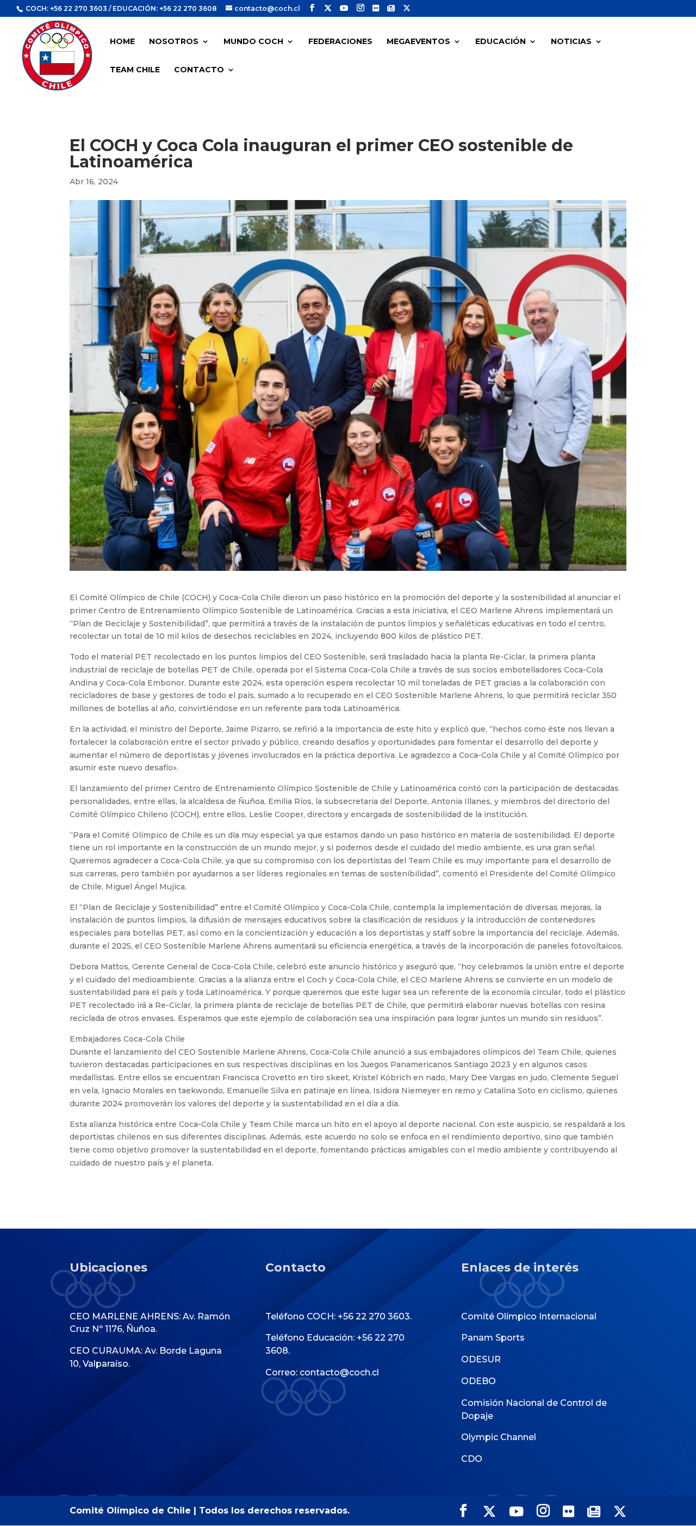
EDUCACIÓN (500, 42)
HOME (122, 42)
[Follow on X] (328, 8)
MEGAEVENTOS (418, 42)
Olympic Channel (498, 1437)
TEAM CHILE (135, 70)
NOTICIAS (571, 42)
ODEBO (478, 1381)
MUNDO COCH (253, 42)
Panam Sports (493, 1337)
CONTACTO (199, 70)
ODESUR (481, 1359)
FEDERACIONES (340, 42)
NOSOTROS (173, 42)
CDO (471, 1459)
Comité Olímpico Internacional (528, 1316)
